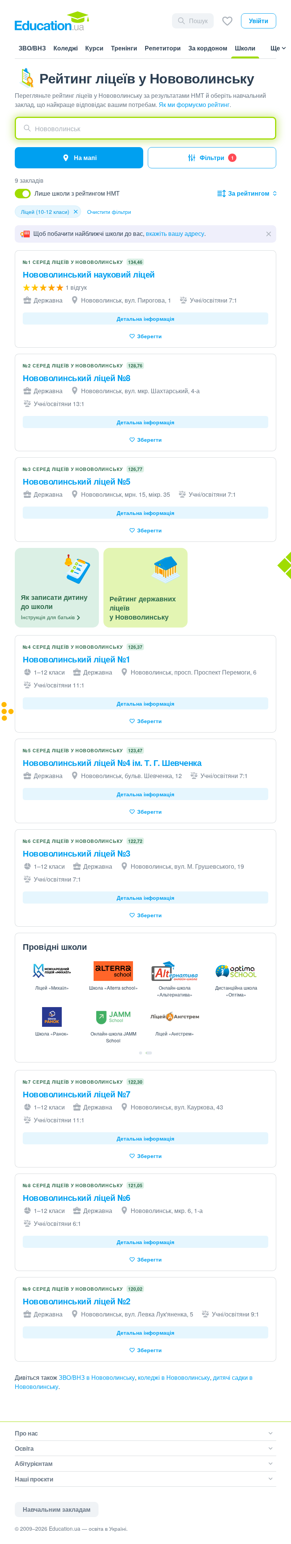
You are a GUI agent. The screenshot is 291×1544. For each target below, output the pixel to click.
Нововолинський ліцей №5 (76, 481)
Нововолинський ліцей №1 (76, 659)
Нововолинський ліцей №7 (76, 1094)
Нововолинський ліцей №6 (76, 1197)
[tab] (140, 1052)
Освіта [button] (24, 1448)
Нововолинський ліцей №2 (76, 1301)
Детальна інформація (145, 318)
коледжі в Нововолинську (174, 1377)
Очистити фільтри (109, 211)
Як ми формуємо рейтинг (194, 104)
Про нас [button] (26, 1433)
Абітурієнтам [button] (33, 1463)
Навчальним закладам (57, 1509)
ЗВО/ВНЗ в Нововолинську (97, 1377)
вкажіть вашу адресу (175, 233)
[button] (145, 128)
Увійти (258, 20)
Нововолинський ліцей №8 (76, 378)
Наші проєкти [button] (34, 1479)
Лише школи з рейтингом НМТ (77, 193)
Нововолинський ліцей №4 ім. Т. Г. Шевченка (112, 762)
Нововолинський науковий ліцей (89, 274)
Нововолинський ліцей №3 (76, 853)
